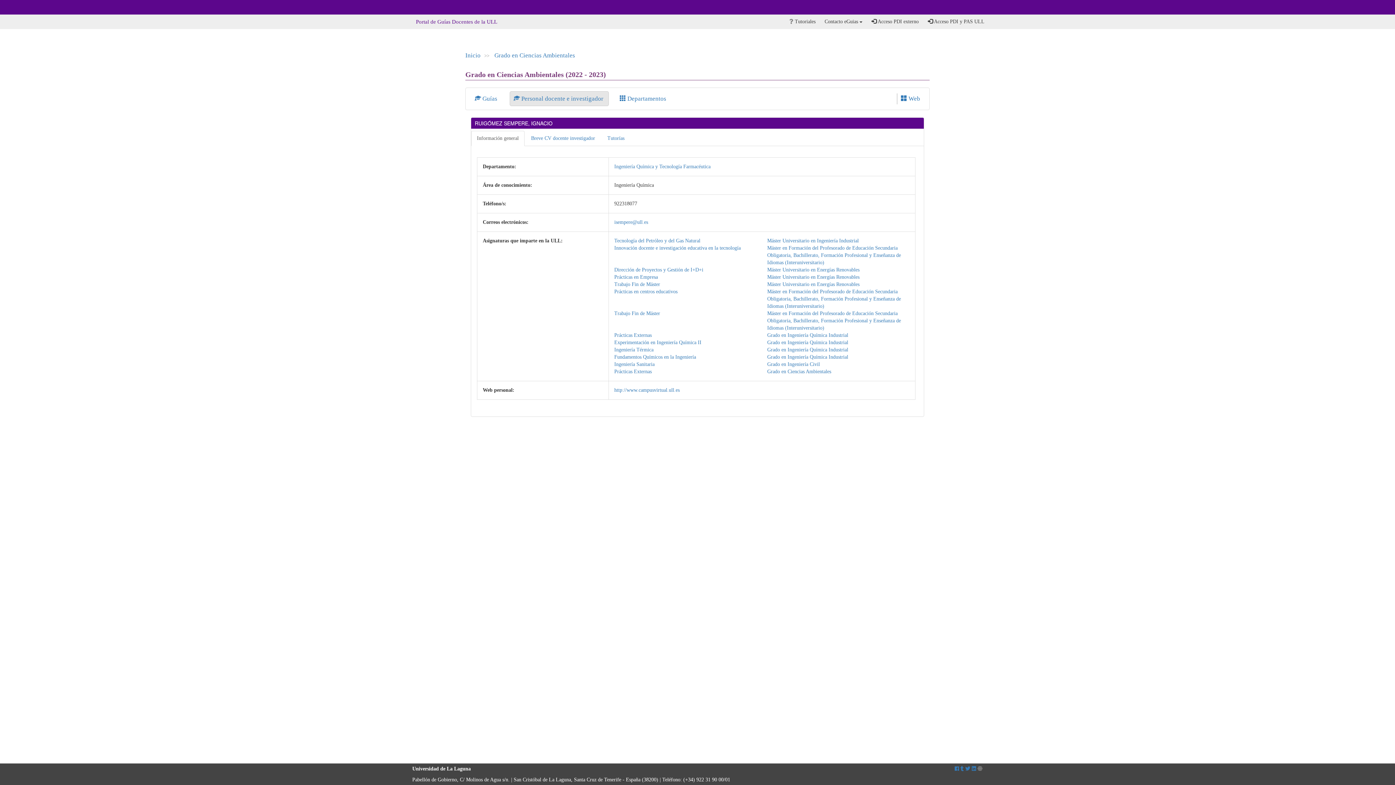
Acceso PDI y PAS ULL (958, 21)
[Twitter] (967, 769)
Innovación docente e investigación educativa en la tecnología (677, 248)
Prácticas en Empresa (636, 277)
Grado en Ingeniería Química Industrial (807, 335)
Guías (490, 98)
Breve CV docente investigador (563, 138)
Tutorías (615, 138)
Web (913, 98)
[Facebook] (957, 769)
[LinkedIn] (974, 769)
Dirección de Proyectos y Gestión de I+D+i (658, 270)
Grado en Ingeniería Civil (793, 364)
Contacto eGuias (842, 21)
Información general (498, 138)
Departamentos (646, 98)
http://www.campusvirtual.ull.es (647, 390)
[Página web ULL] (980, 769)
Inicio (473, 55)
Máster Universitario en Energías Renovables (813, 270)
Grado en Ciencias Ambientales (534, 55)
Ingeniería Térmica (634, 350)
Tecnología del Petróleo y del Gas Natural (657, 240)
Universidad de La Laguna (432, 7)
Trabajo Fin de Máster (637, 284)
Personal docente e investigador (562, 98)
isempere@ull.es (631, 222)
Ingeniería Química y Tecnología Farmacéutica (662, 166)
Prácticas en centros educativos (646, 291)
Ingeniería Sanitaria (634, 364)
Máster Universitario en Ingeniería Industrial (813, 240)
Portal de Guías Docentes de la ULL (456, 22)
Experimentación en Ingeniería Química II (657, 342)
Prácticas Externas (633, 335)
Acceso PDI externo (898, 21)
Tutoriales (804, 21)
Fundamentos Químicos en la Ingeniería (655, 357)
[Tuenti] (962, 769)
